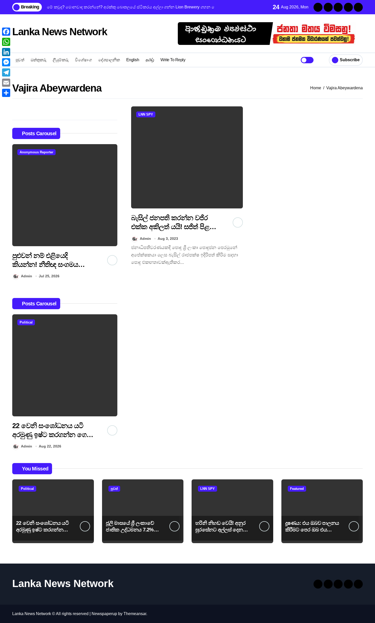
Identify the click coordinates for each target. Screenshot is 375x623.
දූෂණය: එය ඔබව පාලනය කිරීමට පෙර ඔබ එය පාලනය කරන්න (312, 529)
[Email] (6, 83)
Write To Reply (172, 60)
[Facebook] (6, 32)
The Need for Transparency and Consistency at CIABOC (49, 434)
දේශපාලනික (109, 60)
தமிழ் (150, 60)
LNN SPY (146, 114)
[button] (112, 213)
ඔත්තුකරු (38, 60)
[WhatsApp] (6, 42)
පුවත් (20, 60)
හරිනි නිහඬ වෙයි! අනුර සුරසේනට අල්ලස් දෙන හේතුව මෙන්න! (220, 529)
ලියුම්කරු (61, 60)
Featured (297, 489)
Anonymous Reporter (36, 152)
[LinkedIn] (6, 52)
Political (26, 322)
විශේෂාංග (83, 60)
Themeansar (134, 614)
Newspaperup (104, 614)
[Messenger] (6, 62)
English (132, 60)
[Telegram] (6, 72)
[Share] (6, 93)
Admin (26, 276)
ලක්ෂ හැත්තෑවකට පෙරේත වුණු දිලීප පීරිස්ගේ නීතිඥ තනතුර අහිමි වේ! (50, 264)
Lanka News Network (59, 31)
